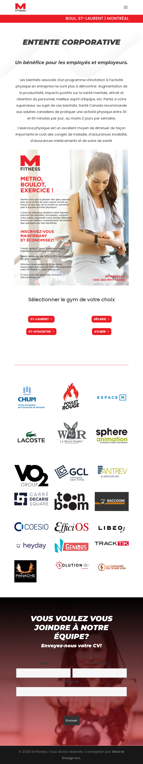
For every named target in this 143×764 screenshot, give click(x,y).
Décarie (100, 319)
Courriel (71, 681)
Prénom (100, 663)
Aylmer (100, 332)
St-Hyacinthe (39, 332)
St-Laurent (39, 319)
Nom (43, 663)
